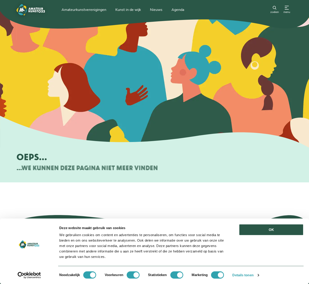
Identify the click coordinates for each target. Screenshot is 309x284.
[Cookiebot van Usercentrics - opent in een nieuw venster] (29, 275)
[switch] (133, 275)
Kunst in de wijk (128, 9)
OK (271, 230)
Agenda (177, 9)
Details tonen (242, 275)
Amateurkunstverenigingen (84, 9)
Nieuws (156, 9)
